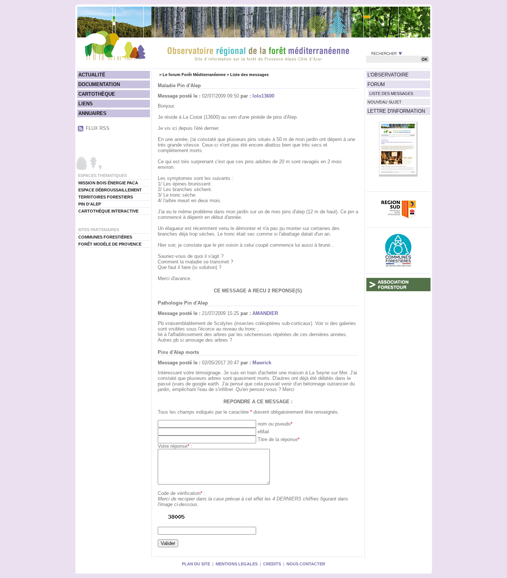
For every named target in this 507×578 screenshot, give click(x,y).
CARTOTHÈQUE (96, 94)
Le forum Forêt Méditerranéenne (194, 74)
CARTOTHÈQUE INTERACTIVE (108, 211)
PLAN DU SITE (196, 564)
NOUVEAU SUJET (384, 102)
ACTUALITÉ (91, 75)
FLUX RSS (97, 128)
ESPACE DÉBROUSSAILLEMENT (110, 190)
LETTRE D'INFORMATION (396, 111)
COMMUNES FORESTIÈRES (105, 237)
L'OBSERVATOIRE (388, 75)
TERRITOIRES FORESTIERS (105, 197)
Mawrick (261, 362)
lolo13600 (263, 96)
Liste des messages (249, 74)
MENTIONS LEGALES (237, 564)
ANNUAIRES (92, 113)
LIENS (85, 103)
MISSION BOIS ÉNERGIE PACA (108, 183)
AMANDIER (265, 313)
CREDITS (272, 564)
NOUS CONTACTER (306, 564)
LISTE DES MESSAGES (391, 93)
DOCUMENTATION (99, 84)
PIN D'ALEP (89, 204)
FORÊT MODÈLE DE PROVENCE (109, 244)
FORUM (376, 84)
